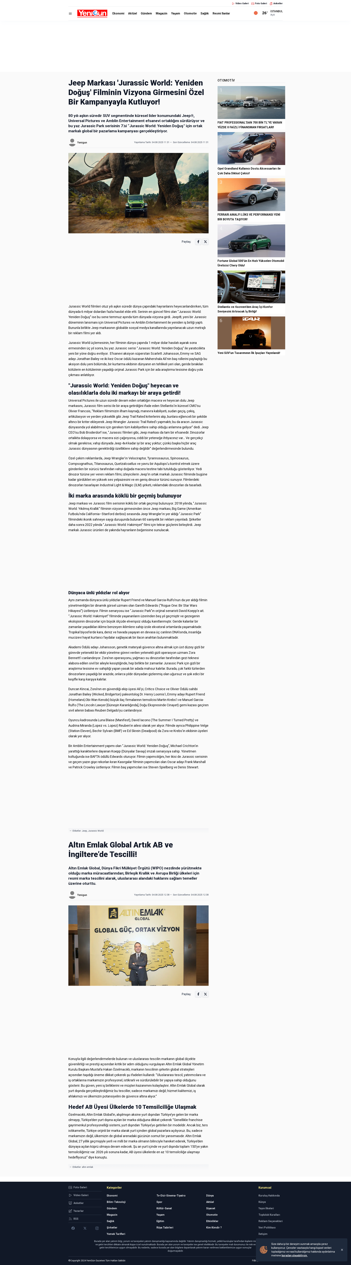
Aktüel (132, 13)
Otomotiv (190, 13)
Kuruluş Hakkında (269, 1195)
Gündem (146, 13)
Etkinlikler (212, 1221)
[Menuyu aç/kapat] (70, 14)
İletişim (262, 1233)
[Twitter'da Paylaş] (205, 241)
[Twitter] (85, 1228)
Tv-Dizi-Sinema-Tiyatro (171, 1195)
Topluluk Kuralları (269, 1214)
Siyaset (210, 1208)
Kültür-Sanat (164, 1208)
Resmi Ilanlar (221, 13)
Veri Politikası (267, 1227)
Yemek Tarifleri (116, 1233)
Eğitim (160, 1221)
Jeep (84, 831)
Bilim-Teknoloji (116, 1201)
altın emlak (87, 1167)
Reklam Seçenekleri (270, 1221)
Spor (159, 1201)
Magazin (161, 13)
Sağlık (205, 13)
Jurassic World (96, 831)
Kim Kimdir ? (214, 1227)
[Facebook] (73, 1228)
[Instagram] (97, 1228)
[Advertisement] (175, 46)
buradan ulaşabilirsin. (295, 1255)
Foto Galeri (261, 3)
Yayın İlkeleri (266, 1208)
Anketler (278, 3)
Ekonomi (118, 13)
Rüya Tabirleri (164, 1227)
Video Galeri (242, 3)
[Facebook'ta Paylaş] (198, 241)
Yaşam (175, 13)
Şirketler (112, 1227)
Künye (262, 1201)
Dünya (210, 1195)
